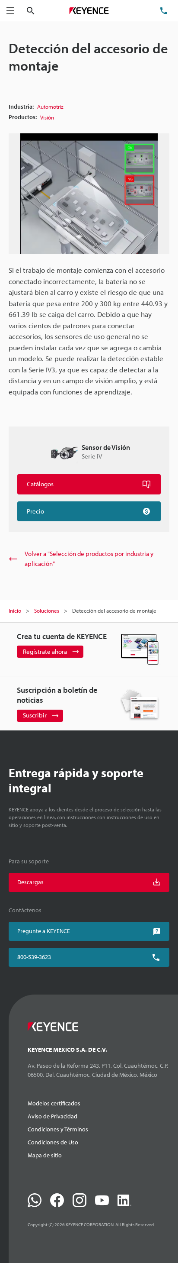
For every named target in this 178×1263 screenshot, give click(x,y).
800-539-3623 (34, 957)
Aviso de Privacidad (52, 1116)
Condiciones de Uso (53, 1142)
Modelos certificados (54, 1103)
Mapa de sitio (45, 1155)
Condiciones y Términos (58, 1129)
